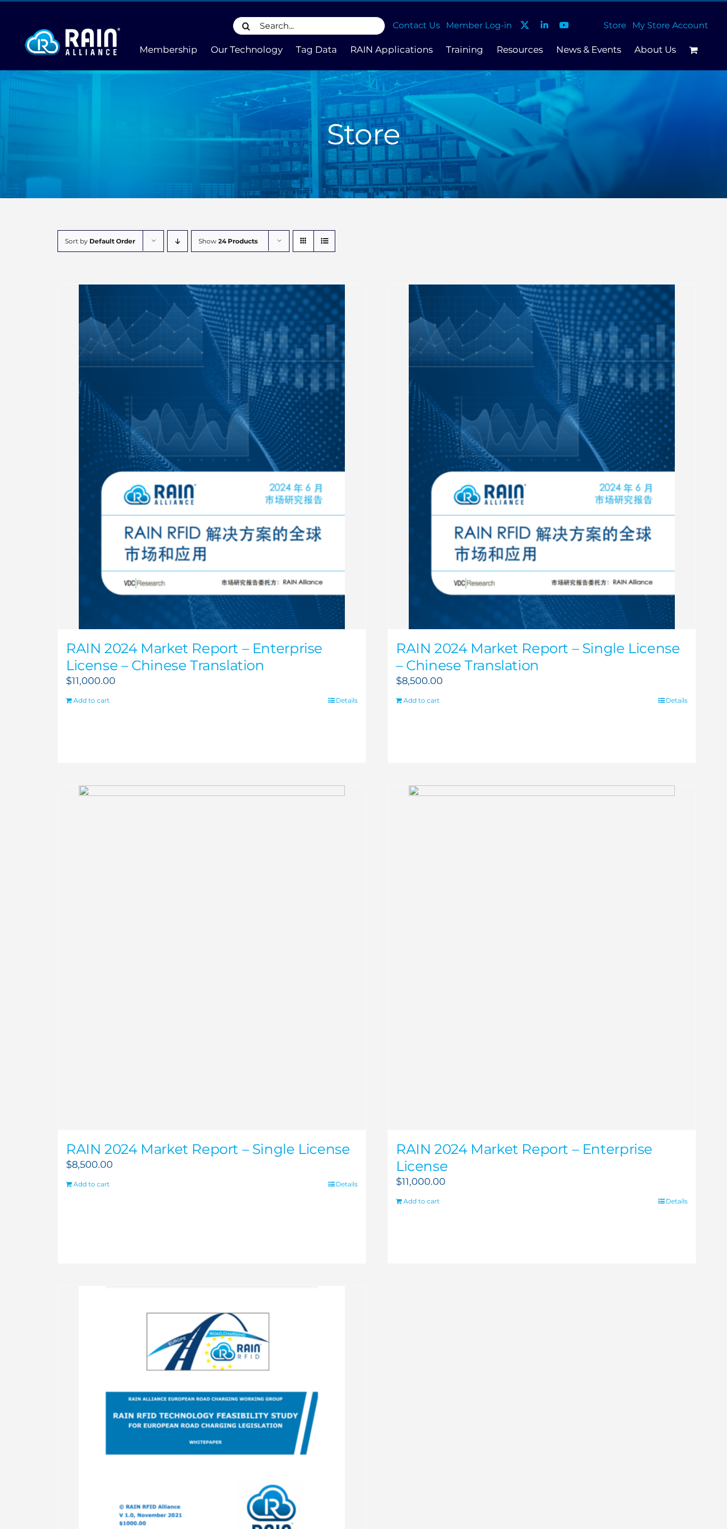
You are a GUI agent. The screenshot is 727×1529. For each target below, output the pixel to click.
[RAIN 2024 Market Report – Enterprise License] (542, 957)
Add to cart (91, 700)
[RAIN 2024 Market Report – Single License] (212, 957)
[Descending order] (177, 241)
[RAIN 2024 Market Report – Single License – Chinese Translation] (542, 456)
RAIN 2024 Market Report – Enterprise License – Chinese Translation (194, 657)
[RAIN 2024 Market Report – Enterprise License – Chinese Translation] (212, 456)
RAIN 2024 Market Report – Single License (208, 1149)
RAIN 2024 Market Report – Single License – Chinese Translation (538, 657)
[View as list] (324, 241)
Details (347, 700)
